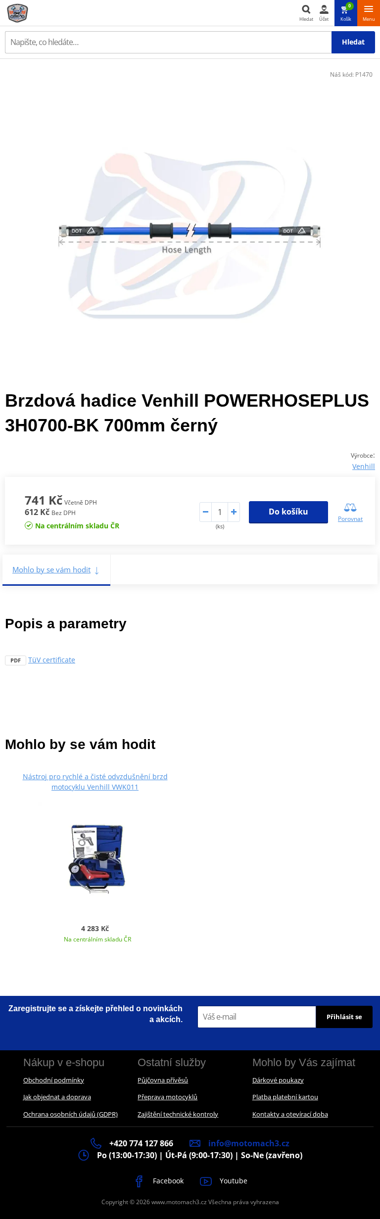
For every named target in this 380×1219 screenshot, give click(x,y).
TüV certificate (51, 659)
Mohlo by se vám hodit (51, 569)
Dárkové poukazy (278, 1080)
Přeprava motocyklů (167, 1096)
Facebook (167, 1180)
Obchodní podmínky (53, 1080)
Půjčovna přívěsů (163, 1080)
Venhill (363, 466)
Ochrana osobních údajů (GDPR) (70, 1114)
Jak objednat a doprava (57, 1096)
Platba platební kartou (285, 1096)
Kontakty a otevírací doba (290, 1114)
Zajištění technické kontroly (178, 1114)
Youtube (232, 1180)
